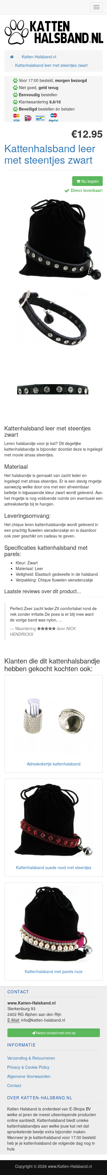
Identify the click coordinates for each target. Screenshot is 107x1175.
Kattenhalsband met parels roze (53, 971)
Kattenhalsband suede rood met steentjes (53, 867)
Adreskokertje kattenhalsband (53, 764)
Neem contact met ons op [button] (55, 1032)
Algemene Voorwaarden (29, 1076)
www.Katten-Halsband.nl (70, 1166)
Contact (14, 1085)
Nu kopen (89, 181)
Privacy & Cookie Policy (28, 1067)
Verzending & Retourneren (31, 1058)
